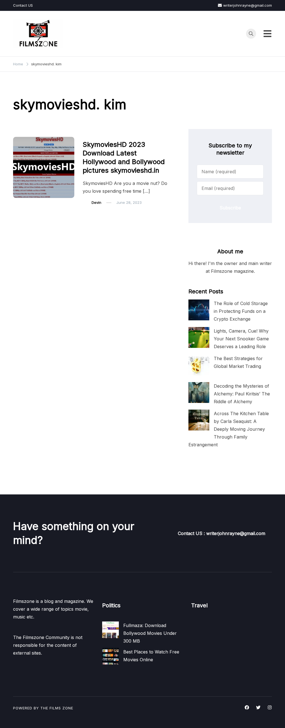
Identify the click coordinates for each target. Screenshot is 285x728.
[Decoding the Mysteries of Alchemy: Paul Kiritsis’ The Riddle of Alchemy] (198, 392)
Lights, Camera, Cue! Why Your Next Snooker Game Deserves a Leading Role (241, 338)
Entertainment (98, 133)
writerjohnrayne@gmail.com (247, 5)
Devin (96, 202)
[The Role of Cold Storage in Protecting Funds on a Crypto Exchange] (198, 309)
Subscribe (230, 208)
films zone (61, 708)
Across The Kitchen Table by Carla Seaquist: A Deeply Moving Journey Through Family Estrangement (228, 429)
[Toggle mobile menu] (267, 33)
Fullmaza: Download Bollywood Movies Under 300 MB (150, 633)
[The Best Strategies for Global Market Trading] (198, 365)
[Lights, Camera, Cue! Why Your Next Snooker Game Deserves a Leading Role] (198, 337)
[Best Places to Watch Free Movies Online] (110, 656)
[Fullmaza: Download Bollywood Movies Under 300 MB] (110, 629)
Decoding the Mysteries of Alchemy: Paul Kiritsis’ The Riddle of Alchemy (242, 393)
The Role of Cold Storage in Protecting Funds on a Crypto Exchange (241, 311)
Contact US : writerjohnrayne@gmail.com (221, 533)
